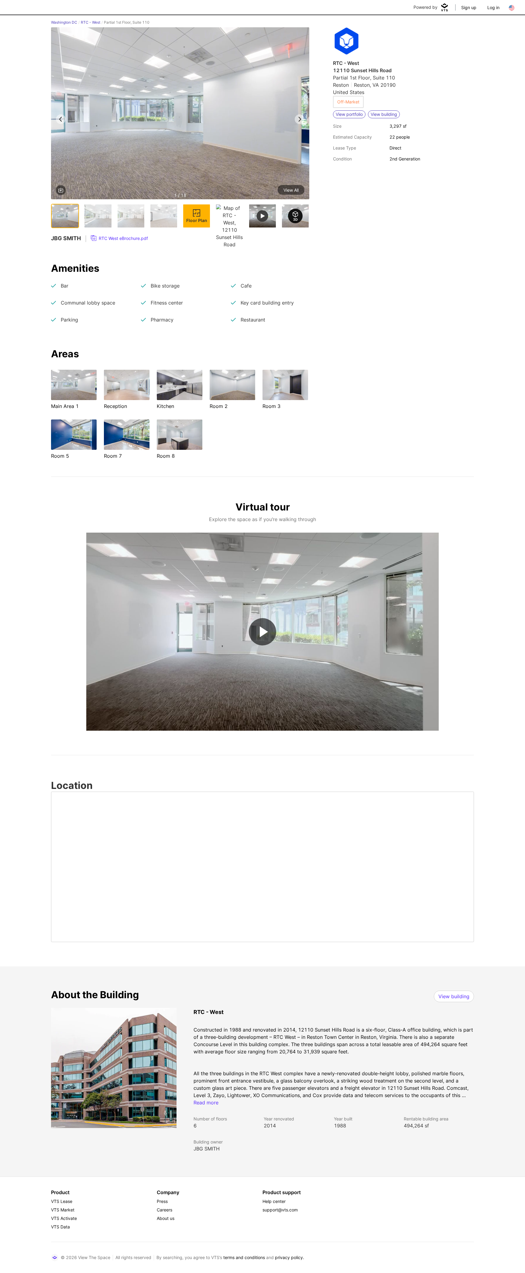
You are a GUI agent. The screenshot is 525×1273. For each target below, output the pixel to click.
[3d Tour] (295, 216)
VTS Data (60, 1226)
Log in (493, 7)
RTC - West (90, 22)
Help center (274, 1201)
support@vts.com (280, 1209)
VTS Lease (61, 1201)
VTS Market (62, 1209)
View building (453, 996)
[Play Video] (262, 631)
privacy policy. (289, 1257)
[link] (119, 238)
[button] (180, 114)
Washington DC (64, 22)
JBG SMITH (207, 1149)
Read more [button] (206, 1103)
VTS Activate (64, 1218)
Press (162, 1201)
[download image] (61, 190)
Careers (164, 1209)
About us (165, 1218)
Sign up (468, 7)
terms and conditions (244, 1257)
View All (291, 190)
